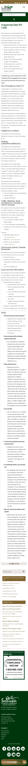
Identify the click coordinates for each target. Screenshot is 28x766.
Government (5, 731)
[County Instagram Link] (16, 3)
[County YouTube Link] (18, 3)
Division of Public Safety (9, 596)
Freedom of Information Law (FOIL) (12, 641)
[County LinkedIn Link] (23, 749)
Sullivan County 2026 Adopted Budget (13, 631)
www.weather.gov (9, 237)
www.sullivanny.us (9, 244)
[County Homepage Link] (2, 1)
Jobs (2, 738)
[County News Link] (24, 3)
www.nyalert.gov (15, 239)
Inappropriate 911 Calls (9, 591)
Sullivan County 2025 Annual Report (12, 638)
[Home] (7, 8)
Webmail (11, 3)
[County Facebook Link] (14, 3)
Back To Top (15, 563)
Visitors (3, 736)
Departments (5, 733)
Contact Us (5, 3)
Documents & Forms (8, 588)
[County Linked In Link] (22, 3)
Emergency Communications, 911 (13, 578)
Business (3, 734)
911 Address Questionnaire (10, 594)
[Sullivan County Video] (26, 3)
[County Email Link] (14, 755)
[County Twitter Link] (20, 3)
